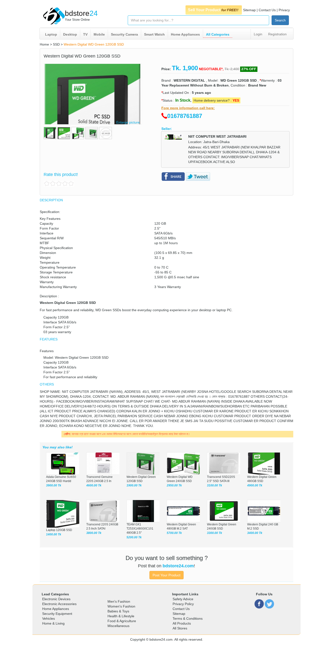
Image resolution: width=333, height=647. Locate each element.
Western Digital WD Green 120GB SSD (94, 44)
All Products (182, 623)
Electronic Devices (56, 599)
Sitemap (249, 10)
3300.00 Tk (214, 533)
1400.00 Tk (53, 534)
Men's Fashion (119, 601)
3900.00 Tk (53, 485)
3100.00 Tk (214, 485)
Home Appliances (185, 34)
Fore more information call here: (188, 108)
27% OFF (248, 69)
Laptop (51, 34)
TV (85, 34)
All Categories (217, 34)
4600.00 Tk (93, 485)
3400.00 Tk (254, 533)
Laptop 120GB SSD (59, 530)
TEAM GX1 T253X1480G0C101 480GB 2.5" (140, 528)
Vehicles (48, 618)
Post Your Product (166, 575)
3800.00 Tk (93, 533)
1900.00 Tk (134, 485)
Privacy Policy (183, 604)
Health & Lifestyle (121, 616)
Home (44, 44)
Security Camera (124, 34)
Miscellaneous (118, 626)
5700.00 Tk (174, 533)
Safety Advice (183, 599)
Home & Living (53, 623)
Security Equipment (57, 614)
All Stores (180, 628)
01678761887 (184, 116)
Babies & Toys (118, 611)
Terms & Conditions (188, 618)
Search (280, 20)
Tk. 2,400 (232, 69)
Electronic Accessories (59, 604)
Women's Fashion (121, 606)
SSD (56, 44)
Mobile (99, 34)
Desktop (70, 34)
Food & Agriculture (122, 621)
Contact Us (267, 10)
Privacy (284, 10)
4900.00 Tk (254, 485)
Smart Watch (154, 34)
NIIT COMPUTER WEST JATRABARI (217, 136)
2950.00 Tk (174, 485)
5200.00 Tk (134, 537)
